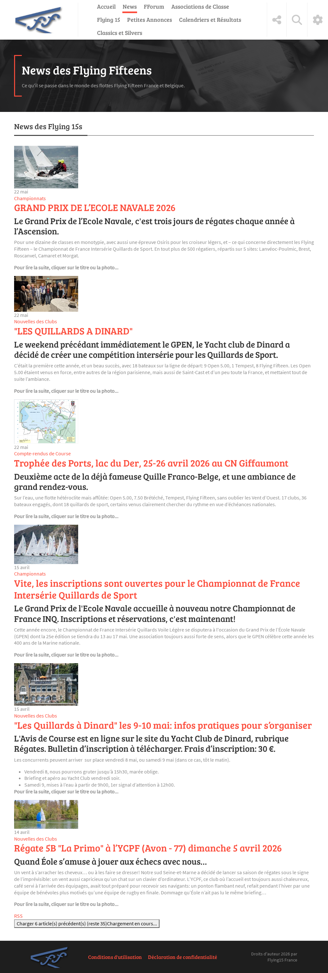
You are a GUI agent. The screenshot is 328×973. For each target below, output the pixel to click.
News (130, 6)
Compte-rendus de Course (42, 453)
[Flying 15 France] (38, 19)
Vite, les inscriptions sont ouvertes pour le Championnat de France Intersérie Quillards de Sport (157, 588)
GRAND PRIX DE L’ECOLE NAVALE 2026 (95, 207)
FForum (154, 6)
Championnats (30, 198)
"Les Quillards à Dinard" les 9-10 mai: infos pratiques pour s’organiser (163, 725)
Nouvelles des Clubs (35, 321)
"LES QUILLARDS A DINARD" (73, 330)
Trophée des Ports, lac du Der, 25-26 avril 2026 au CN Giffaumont (151, 462)
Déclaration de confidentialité (182, 956)
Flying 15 (108, 19)
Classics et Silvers (119, 32)
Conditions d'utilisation (115, 956)
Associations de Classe (200, 6)
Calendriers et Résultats (210, 19)
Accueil (106, 6)
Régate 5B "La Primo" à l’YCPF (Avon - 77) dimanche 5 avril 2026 (148, 847)
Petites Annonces (149, 19)
